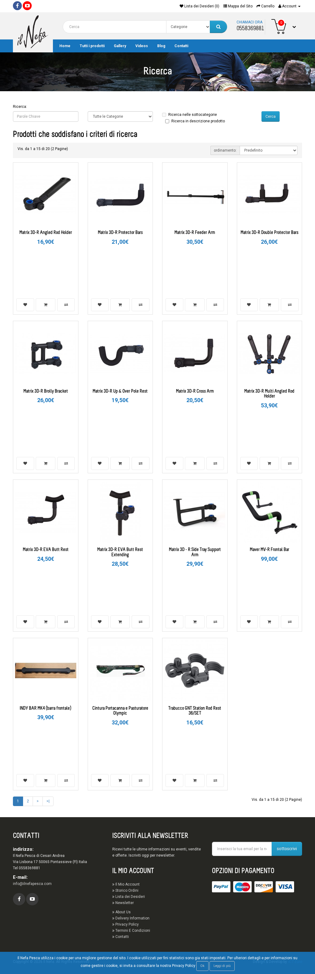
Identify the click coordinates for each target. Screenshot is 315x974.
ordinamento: (225, 150)
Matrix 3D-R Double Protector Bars (269, 232)
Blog (161, 46)
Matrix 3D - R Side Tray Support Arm (195, 552)
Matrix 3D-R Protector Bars (120, 232)
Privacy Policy (126, 924)
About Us (122, 912)
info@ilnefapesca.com (32, 884)
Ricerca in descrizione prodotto (198, 121)
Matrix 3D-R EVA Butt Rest (46, 550)
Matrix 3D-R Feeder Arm (194, 232)
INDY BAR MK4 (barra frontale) (45, 708)
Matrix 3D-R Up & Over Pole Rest (120, 391)
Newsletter (124, 903)
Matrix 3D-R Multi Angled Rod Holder (269, 394)
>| (48, 801)
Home (64, 46)
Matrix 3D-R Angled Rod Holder (45, 232)
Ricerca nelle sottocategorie (192, 114)
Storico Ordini (126, 890)
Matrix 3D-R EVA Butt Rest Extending (120, 552)
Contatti (181, 46)
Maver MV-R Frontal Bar (269, 550)
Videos (141, 46)
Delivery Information (132, 918)
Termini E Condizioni (132, 930)
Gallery (120, 46)
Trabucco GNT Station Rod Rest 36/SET (194, 711)
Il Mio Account (127, 884)
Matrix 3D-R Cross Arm (195, 391)
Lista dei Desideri (129, 897)
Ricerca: (20, 106)
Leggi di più (222, 966)
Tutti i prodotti (92, 46)
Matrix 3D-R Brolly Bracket (45, 391)
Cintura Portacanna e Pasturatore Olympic (120, 711)
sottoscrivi (287, 848)
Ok (202, 966)
